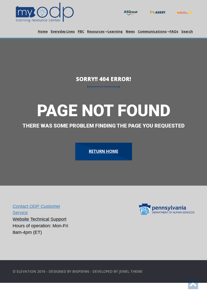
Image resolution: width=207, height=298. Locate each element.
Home (43, 31)
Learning (115, 31)
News (130, 31)
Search (187, 31)
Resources (96, 31)
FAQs (174, 31)
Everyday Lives (63, 31)
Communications (152, 31)
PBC (81, 31)
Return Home (103, 151)
